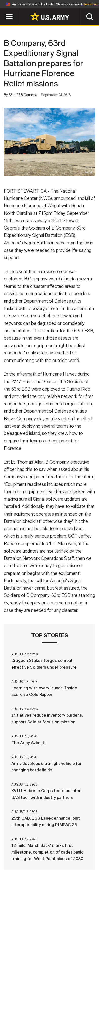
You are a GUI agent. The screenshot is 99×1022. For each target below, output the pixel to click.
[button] (2, 10)
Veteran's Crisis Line (65, 1007)
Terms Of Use (22, 1000)
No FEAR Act (24, 1007)
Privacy (74, 993)
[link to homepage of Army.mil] (49, 16)
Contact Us (47, 993)
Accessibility (57, 1000)
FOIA (84, 1000)
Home (22, 993)
